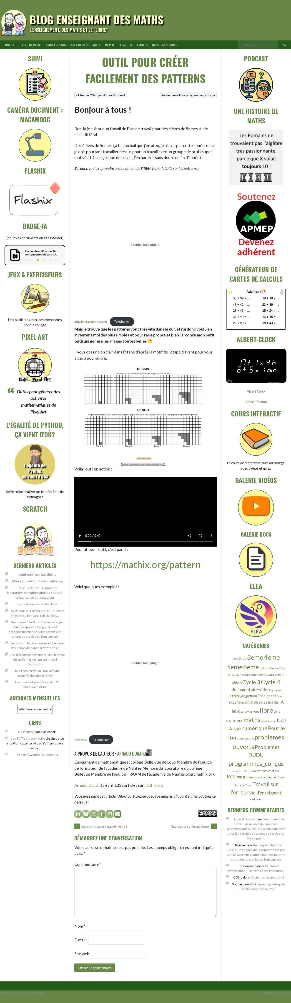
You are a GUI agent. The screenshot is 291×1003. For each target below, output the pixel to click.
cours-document (254, 675)
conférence (271, 668)
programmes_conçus (200, 95)
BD (262, 668)
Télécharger (122, 321)
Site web (81, 953)
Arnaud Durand (114, 95)
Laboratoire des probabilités (37, 604)
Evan (280, 696)
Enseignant (267, 696)
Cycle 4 (270, 682)
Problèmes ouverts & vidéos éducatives (73, 44)
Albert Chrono (256, 402)
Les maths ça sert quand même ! (101, 826)
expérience (237, 702)
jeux (236, 711)
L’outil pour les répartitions (37, 574)
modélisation (268, 720)
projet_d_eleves (242, 771)
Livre (277, 711)
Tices (248, 785)
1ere (235, 658)
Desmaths (25, 732)
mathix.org (153, 785)
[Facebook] (101, 816)
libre (182, 95)
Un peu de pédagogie (118, 44)
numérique (254, 728)
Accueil (10, 44)
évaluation (256, 799)
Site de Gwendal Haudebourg (37, 755)
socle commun (267, 777)
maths (251, 719)
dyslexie (276, 690)
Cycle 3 (251, 682)
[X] (94, 816)
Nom (79, 926)
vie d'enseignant (265, 792)
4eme (166, 95)
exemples (80, 740)
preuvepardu (245, 738)
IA (281, 701)
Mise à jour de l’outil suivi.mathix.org (37, 581)
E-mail (81, 940)
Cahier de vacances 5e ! (267, 877)
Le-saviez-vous (250, 711)
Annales (142, 44)
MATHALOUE (234, 721)
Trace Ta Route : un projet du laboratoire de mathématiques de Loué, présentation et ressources (35, 592)
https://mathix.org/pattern (145, 564)
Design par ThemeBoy (277, 993)
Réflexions (237, 776)
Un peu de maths (30, 44)
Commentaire (87, 864)
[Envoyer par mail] (117, 816)
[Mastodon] (110, 816)
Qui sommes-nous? (164, 44)
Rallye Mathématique (266, 771)
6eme (251, 667)
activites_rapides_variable (91, 321)
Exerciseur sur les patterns (193, 826)
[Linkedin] (78, 816)
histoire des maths (263, 702)
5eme (174, 95)
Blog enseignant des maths (96, 19)
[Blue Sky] (86, 816)
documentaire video (250, 689)
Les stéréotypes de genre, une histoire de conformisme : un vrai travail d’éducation (37, 659)
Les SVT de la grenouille (28, 738)
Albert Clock (256, 391)
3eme (255, 657)
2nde (242, 658)
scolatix (253, 777)
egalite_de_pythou (243, 696)
